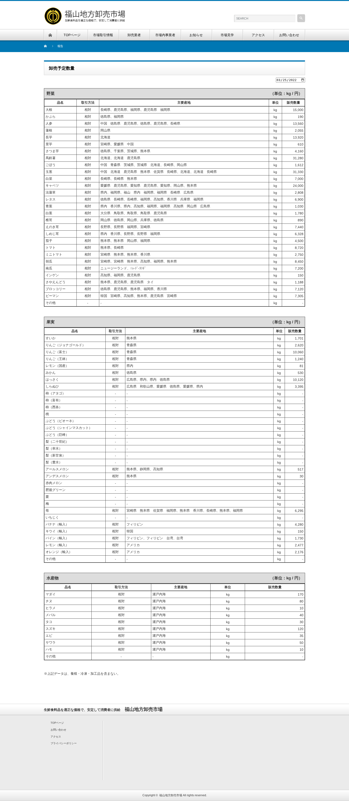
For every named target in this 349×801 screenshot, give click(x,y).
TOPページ (57, 722)
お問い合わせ (58, 729)
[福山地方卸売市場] (85, 9)
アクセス (56, 736)
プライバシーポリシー (64, 743)
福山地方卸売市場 (170, 795)
